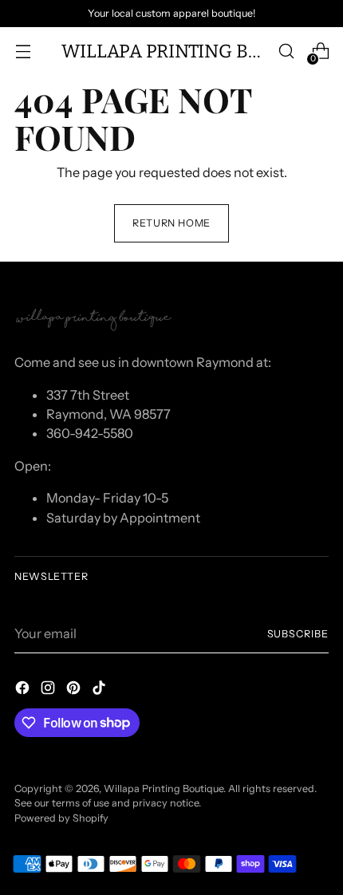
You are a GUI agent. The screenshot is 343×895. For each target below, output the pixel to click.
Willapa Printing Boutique (163, 788)
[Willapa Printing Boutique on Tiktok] (100, 690)
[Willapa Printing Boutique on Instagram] (49, 690)
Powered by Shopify (61, 818)
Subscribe (298, 634)
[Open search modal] (286, 51)
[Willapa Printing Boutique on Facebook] (24, 690)
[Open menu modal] (22, 51)
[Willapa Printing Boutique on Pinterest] (75, 690)
